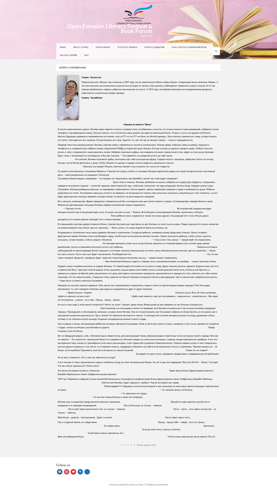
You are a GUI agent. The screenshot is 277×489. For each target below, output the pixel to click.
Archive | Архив (68, 55)
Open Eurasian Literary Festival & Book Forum (109, 28)
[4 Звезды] (131, 444)
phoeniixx (163, 484)
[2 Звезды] (124, 444)
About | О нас (80, 47)
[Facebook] (59, 471)
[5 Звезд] (134, 444)
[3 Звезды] (128, 444)
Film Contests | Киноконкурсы (189, 47)
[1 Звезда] (121, 444)
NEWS (63, 47)
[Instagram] (66, 471)
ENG (86, 55)
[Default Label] (73, 471)
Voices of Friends (127, 47)
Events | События (154, 47)
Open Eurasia (103, 47)
